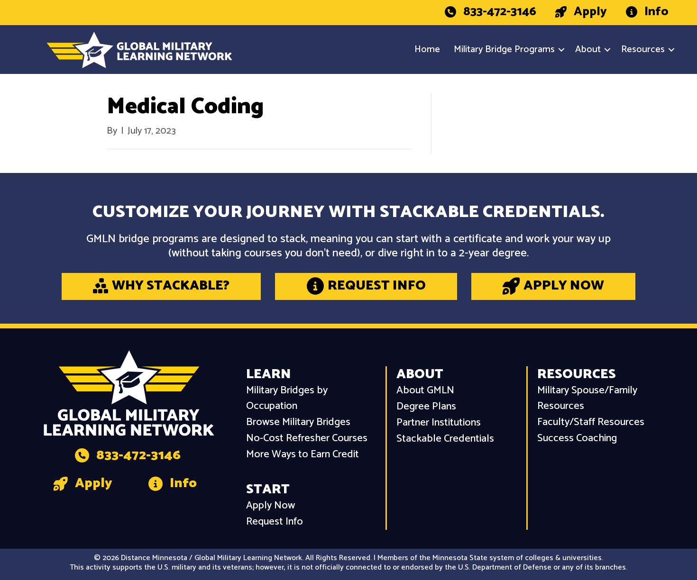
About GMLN (425, 391)
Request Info (274, 522)
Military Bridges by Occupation (287, 398)
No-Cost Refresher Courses (306, 438)
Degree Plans (426, 407)
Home (427, 49)
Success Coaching (577, 438)
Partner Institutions (438, 423)
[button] (561, 49)
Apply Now (270, 506)
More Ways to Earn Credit (302, 454)
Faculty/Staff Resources (590, 422)
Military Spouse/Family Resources (587, 398)
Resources (643, 49)
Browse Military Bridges (298, 422)
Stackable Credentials (445, 439)
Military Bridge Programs (504, 49)
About (588, 49)
